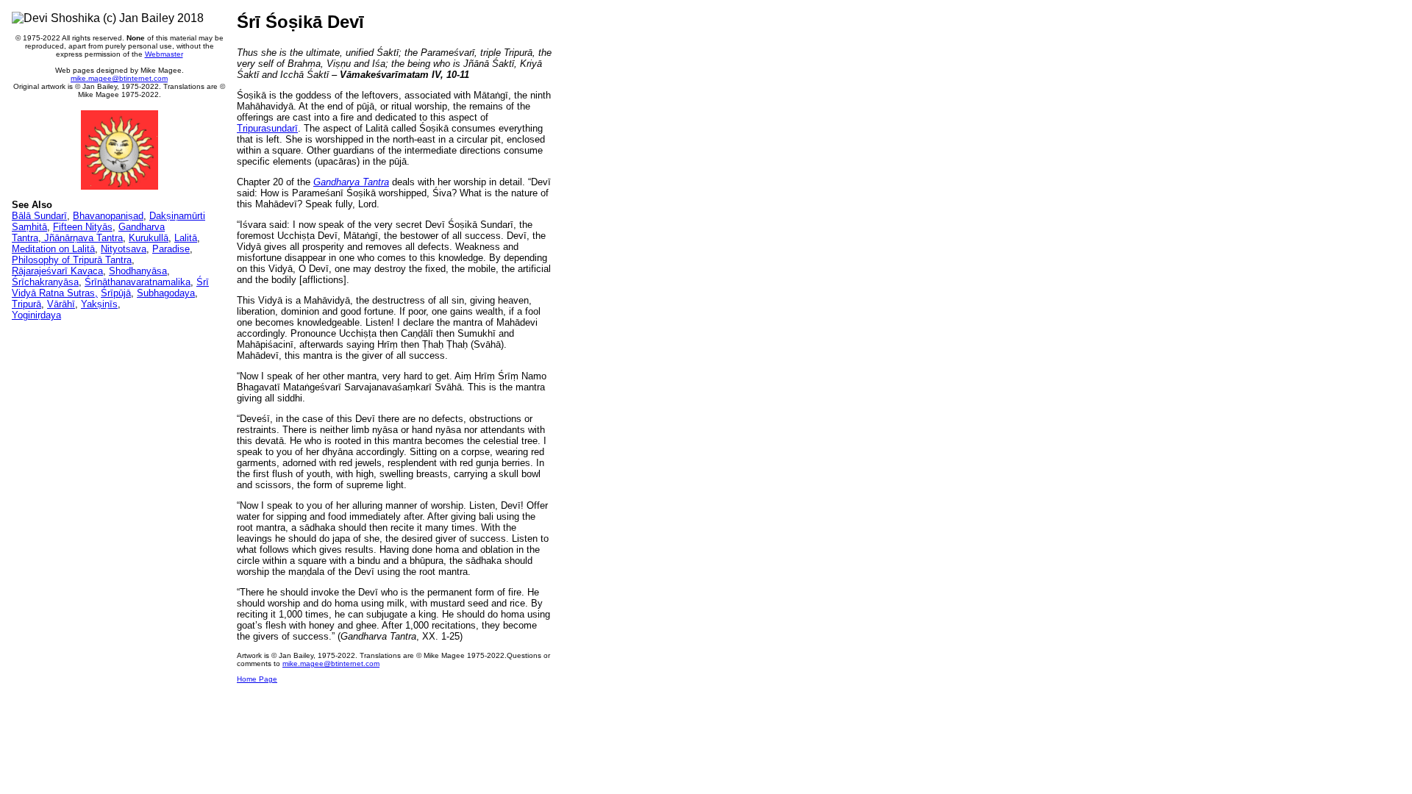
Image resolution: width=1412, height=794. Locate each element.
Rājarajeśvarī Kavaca (57, 270)
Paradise (171, 248)
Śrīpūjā (116, 292)
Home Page (257, 679)
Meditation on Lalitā (53, 248)
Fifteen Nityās (83, 226)
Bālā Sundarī (39, 215)
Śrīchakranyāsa (45, 281)
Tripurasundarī (267, 128)
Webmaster (164, 54)
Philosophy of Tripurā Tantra (72, 259)
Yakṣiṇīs (99, 304)
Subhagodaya (166, 292)
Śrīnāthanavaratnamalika (137, 281)
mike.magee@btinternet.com (119, 78)
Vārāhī (61, 304)
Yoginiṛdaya (36, 315)
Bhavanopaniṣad (108, 215)
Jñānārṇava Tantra (82, 237)
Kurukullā (148, 237)
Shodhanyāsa (138, 270)
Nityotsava (123, 248)
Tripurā (26, 304)
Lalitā (185, 237)
